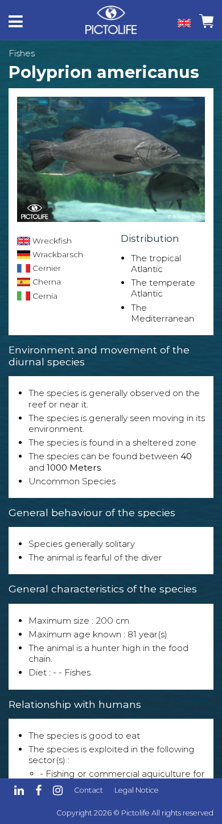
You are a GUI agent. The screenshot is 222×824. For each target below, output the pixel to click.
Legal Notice (136, 790)
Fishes (22, 53)
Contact (88, 790)
